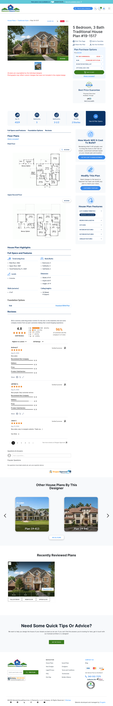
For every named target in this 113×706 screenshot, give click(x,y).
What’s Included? (89, 76)
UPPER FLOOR (43, 599)
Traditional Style (23, 20)
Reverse (62, 58)
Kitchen (83, 225)
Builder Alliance (66, 677)
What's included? (13, 139)
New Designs (50, 666)
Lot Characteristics (87, 211)
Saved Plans (65, 663)
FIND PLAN (32, 672)
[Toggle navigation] (109, 8)
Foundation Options (35, 130)
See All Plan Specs (95, 121)
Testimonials (65, 673)
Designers (65, 666)
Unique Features (86, 239)
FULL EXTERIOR (14, 599)
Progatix (102, 702)
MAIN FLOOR (29, 599)
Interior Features (86, 229)
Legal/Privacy (50, 670)
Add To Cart (90, 72)
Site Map (48, 677)
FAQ (47, 673)
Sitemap (68, 700)
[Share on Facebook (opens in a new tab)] (17, 377)
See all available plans (72, 2)
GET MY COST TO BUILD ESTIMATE (91, 157)
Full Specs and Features (17, 130)
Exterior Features (87, 234)
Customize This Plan (91, 188)
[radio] (39, 328)
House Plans (12, 20)
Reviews (48, 130)
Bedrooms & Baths (87, 220)
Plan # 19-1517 (47, 589)
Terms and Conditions (68, 670)
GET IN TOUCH (56, 642)
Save (63, 21)
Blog (86, 663)
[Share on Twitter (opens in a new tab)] (20, 377)
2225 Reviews (21, 336)
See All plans (56, 537)
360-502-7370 (94, 676)
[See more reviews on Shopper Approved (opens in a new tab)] (23, 377)
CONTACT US (89, 659)
